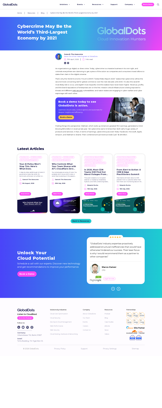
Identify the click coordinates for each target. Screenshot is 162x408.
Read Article (25, 194)
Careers (85, 326)
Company (129, 4)
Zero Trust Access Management (28, 160)
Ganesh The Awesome (73, 54)
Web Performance (90, 165)
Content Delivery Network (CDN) (94, 157)
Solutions (64, 4)
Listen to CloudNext (27, 314)
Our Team (86, 318)
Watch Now (57, 194)
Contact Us (86, 330)
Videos (107, 334)
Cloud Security (24, 157)
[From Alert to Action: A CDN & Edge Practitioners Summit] (130, 205)
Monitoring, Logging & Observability (95, 162)
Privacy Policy (60, 349)
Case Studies (109, 322)
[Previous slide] (113, 289)
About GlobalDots (89, 314)
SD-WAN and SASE (36, 157)
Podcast (107, 314)
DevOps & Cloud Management (93, 160)
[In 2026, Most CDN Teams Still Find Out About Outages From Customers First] (97, 205)
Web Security (55, 330)
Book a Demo (148, 4)
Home (19, 13)
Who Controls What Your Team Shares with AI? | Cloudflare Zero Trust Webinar (64, 166)
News (106, 330)
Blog (42, 13)
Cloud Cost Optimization (59, 314)
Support (114, 4)
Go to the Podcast (25, 318)
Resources (96, 4)
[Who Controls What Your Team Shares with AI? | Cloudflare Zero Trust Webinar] (65, 205)
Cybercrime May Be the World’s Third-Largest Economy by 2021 (74, 13)
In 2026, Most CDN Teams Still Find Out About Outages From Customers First (95, 172)
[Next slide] (118, 289)
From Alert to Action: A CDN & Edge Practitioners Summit (129, 172)
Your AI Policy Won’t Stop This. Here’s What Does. (29, 166)
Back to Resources (80, 221)
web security (77, 90)
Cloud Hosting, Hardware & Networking (64, 334)
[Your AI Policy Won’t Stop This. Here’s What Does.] (32, 205)
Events (80, 4)
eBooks (107, 326)
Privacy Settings (109, 349)
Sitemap (135, 349)
